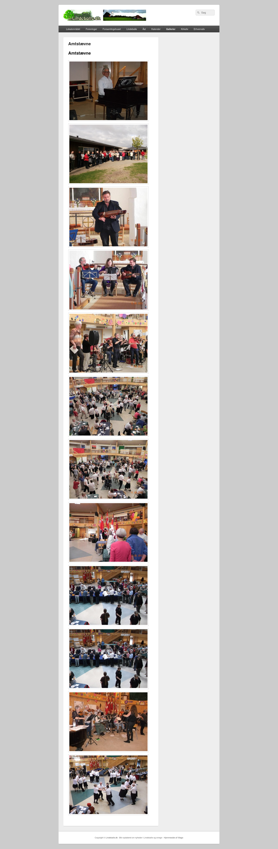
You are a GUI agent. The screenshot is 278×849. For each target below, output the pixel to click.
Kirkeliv (184, 29)
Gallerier (170, 29)
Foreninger (91, 29)
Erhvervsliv (199, 29)
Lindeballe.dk (112, 837)
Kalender (156, 29)
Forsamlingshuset (112, 29)
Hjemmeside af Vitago (173, 837)
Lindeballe (131, 29)
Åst (144, 29)
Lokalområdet (73, 29)
